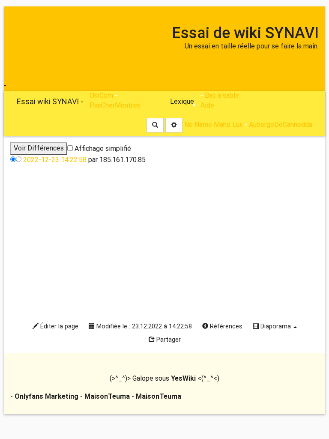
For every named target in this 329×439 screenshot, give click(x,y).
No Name (198, 125)
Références (225, 326)
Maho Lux (228, 125)
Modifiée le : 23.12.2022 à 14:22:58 (143, 326)
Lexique (182, 101)
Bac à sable (222, 95)
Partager (168, 339)
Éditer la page (58, 326)
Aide (207, 105)
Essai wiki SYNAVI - (50, 101)
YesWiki (183, 378)
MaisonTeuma (108, 396)
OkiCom (20, 85)
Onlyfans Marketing (47, 396)
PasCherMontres (115, 105)
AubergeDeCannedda (280, 125)
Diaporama (276, 326)
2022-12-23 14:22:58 (55, 160)
